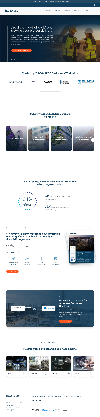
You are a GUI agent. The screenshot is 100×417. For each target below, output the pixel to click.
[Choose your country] (94, 5)
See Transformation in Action (23, 50)
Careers (88, 5)
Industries (47, 11)
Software (57, 11)
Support (73, 5)
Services (67, 11)
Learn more (65, 321)
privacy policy (35, 404)
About (87, 11)
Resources (77, 11)
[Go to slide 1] (11, 59)
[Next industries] (93, 140)
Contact (80, 5)
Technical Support (75, 396)
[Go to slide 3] (14, 59)
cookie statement (44, 404)
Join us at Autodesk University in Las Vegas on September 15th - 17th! (50, 1)
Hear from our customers (50, 90)
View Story (12, 271)
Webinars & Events (62, 5)
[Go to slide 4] (16, 59)
